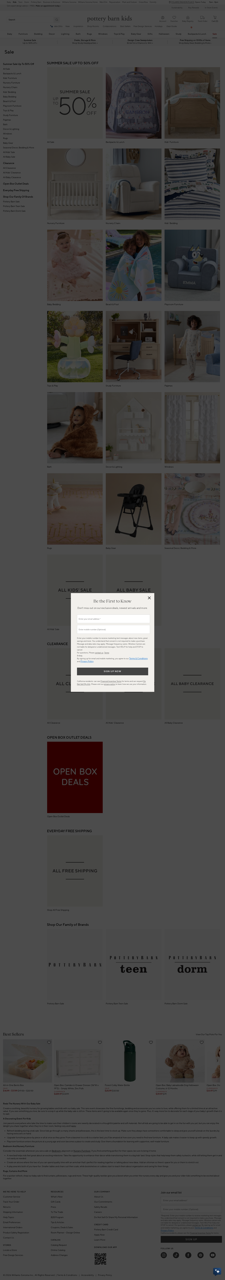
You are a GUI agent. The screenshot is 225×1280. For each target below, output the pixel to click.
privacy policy (109, 684)
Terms (106, 653)
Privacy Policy (87, 661)
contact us (99, 653)
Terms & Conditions (138, 658)
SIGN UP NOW (112, 671)
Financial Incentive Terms (111, 681)
